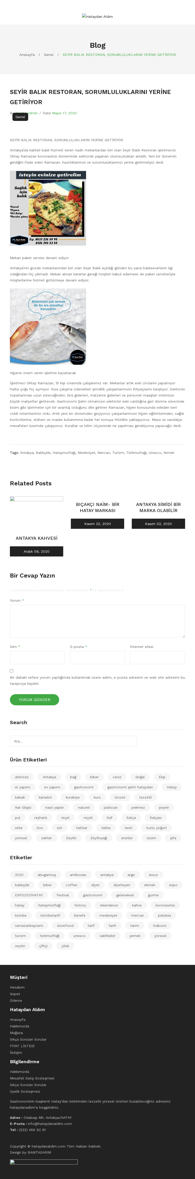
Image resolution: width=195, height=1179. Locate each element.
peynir (164, 807)
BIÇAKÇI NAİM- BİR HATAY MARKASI (97, 507)
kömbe (21, 915)
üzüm (151, 838)
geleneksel (125, 895)
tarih (112, 925)
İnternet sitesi (141, 647)
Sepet (15, 994)
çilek (65, 946)
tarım (134, 925)
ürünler (127, 838)
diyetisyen (121, 885)
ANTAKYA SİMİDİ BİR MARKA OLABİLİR (158, 507)
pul (17, 818)
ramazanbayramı (29, 925)
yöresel (21, 838)
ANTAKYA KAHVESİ (36, 538)
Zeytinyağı (98, 838)
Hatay (172, 787)
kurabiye (73, 797)
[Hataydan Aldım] (97, 16)
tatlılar (81, 828)
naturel (84, 807)
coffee (71, 885)
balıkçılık (43, 453)
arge (131, 875)
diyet (95, 885)
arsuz (153, 875)
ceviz (117, 777)
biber (94, 777)
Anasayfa (27, 55)
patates (164, 915)
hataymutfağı (64, 453)
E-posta (78, 647)
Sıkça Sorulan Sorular (28, 1039)
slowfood (65, 925)
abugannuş (47, 875)
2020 (19, 875)
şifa (173, 838)
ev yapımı (52, 787)
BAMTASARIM (39, 1152)
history (80, 905)
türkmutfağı (136, 453)
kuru (97, 797)
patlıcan (111, 807)
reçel (65, 818)
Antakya (49, 777)
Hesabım (17, 987)
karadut (45, 797)
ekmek (149, 885)
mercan (104, 453)
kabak (20, 797)
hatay (19, 905)
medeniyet (86, 453)
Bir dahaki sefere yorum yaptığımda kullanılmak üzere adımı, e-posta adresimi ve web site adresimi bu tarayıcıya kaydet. (97, 680)
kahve (137, 905)
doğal (140, 777)
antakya (27, 453)
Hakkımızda (19, 1026)
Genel (49, 55)
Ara (131, 741)
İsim (15, 647)
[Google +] (28, 461)
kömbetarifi (50, 915)
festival (63, 895)
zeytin (20, 946)
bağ (73, 777)
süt (59, 828)
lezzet (120, 797)
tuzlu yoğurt (156, 828)
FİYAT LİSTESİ (22, 1046)
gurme (153, 895)
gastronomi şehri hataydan (130, 787)
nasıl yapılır (54, 807)
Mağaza (16, 1033)
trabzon (160, 925)
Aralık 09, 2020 (37, 551)
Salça (131, 818)
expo (173, 885)
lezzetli (145, 797)
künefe (80, 915)
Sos (40, 828)
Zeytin (71, 838)
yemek (168, 453)
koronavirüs (165, 905)
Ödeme (16, 1000)
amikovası (78, 875)
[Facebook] (11, 461)
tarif (91, 925)
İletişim (16, 1052)
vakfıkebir (108, 936)
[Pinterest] (22, 461)
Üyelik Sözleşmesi (25, 1091)
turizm (118, 453)
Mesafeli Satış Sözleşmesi (32, 1078)
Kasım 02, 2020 (158, 524)
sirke (19, 828)
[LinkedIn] (33, 461)
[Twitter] (17, 461)
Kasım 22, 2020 (97, 524)
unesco (155, 453)
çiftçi (43, 946)
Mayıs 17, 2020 (64, 113)
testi (128, 828)
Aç (14, 9)
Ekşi (162, 777)
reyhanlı (40, 818)
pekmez (138, 807)
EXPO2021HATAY (29, 895)
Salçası (156, 818)
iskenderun (109, 905)
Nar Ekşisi (23, 807)
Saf (109, 818)
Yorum (17, 600)
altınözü (22, 777)
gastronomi (83, 787)
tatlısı (106, 828)
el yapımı (22, 787)
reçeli (88, 818)
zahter (46, 838)
